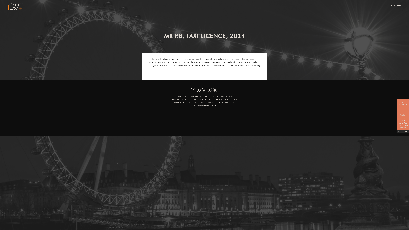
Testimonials (403, 131)
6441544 (403, 123)
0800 (403, 121)
